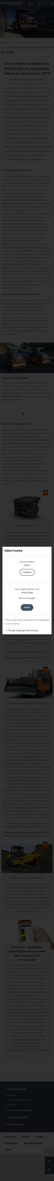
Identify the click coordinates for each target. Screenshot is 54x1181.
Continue (27, 572)
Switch (27, 607)
